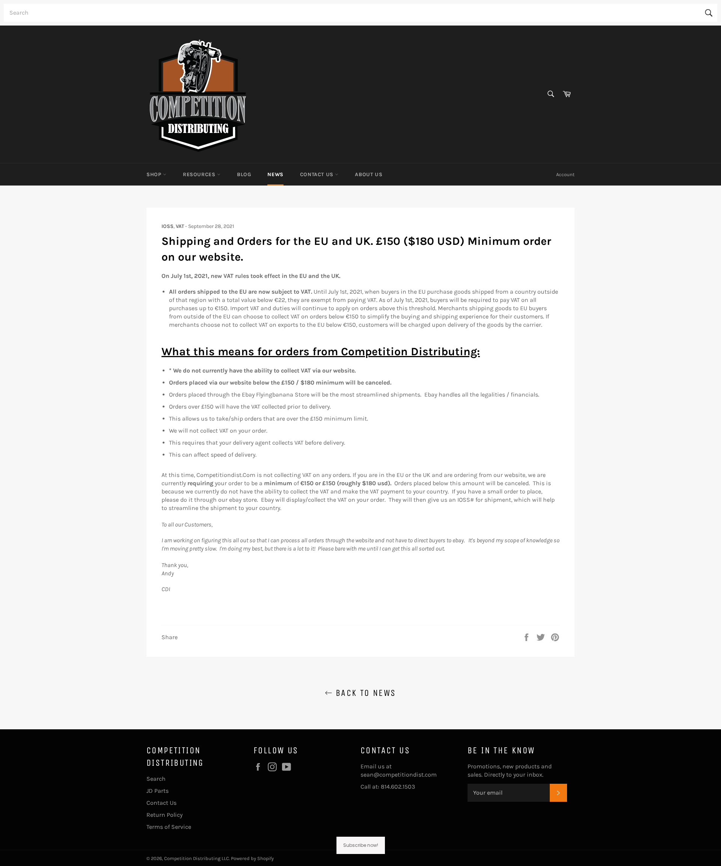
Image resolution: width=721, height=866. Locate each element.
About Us (368, 174)
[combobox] (360, 13)
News (275, 174)
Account (565, 174)
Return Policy (164, 814)
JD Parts (157, 790)
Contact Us (317, 174)
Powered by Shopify (252, 858)
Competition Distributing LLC (196, 858)
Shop (154, 174)
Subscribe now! (360, 845)
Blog (244, 174)
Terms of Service (168, 826)
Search (156, 778)
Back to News (364, 693)
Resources (200, 174)
